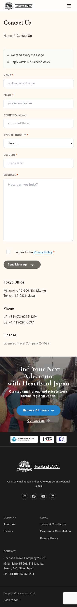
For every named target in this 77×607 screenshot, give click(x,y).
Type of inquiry (16, 135)
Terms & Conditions (53, 524)
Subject (11, 155)
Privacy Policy (43, 252)
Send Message (17, 264)
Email (9, 95)
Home (8, 36)
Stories (8, 531)
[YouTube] (43, 496)
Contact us (36, 420)
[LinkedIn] (52, 496)
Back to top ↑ (12, 600)
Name (8, 75)
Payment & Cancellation (55, 531)
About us (9, 524)
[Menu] (69, 5)
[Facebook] (33, 496)
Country (15, 115)
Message (11, 175)
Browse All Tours (36, 410)
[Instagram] (24, 496)
